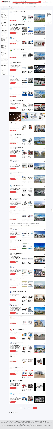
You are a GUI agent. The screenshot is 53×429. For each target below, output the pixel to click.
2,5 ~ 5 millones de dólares (3, 48)
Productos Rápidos (36, 421)
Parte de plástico (25, 223)
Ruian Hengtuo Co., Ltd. (18, 342)
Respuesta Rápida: (12, 66)
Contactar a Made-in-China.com (29, 421)
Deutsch (23, 422)
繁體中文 (12, 422)
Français (18, 422)
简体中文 (10, 422)
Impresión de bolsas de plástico (36, 225)
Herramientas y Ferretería (4, 16)
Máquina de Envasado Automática (14, 225)
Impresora (37, 223)
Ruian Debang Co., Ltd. (18, 266)
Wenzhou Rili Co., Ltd (17, 316)
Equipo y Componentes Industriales (4, 14)
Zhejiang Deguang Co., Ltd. (18, 172)
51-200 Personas (4, 59)
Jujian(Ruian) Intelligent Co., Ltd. (19, 291)
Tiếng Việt (51, 422)
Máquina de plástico (12, 223)
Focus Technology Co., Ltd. (25, 424)
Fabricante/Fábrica (3, 25)
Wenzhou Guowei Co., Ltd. (19, 210)
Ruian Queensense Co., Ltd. (18, 134)
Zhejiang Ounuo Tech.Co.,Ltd (19, 11)
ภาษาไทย (45, 422)
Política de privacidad (23, 421)
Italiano (29, 422)
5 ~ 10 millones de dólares (3, 54)
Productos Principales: (12, 14)
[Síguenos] (43, 421)
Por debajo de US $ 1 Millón (4, 47)
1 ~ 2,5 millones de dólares (3, 50)
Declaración (13, 421)
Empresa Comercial (3, 24)
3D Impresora (28, 225)
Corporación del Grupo (4, 27)
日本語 (15, 422)
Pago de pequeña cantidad (4, 35)
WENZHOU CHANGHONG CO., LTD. (21, 87)
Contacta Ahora (13, 20)
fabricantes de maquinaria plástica (31, 3)
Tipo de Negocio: (12, 27)
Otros (2, 41)
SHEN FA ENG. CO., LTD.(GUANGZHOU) (18, 329)
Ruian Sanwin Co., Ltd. (18, 367)
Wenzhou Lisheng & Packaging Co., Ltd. (21, 49)
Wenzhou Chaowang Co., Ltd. (19, 253)
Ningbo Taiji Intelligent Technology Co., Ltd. (19, 304)
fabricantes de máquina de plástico (22, 3)
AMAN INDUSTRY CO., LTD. (17, 198)
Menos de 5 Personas (4, 60)
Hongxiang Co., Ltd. (18, 278)
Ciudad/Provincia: (12, 30)
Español (20, 422)
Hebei (2, 71)
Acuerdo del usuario (17, 421)
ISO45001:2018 (4, 42)
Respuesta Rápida (4, 32)
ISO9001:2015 (4, 38)
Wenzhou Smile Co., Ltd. (18, 380)
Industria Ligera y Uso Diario (4, 19)
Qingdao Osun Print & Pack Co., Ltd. (20, 75)
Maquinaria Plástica (19, 223)
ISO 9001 (3, 40)
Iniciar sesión (50, 2)
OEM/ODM (3, 31)
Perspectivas (41, 421)
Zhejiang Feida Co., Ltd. (18, 185)
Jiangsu (3, 70)
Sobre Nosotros (9, 421)
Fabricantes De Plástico (50, 22)
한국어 (35, 422)
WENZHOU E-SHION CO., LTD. (19, 121)
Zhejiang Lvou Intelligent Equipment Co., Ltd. (19, 240)
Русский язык (32, 422)
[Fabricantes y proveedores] (5, 2)
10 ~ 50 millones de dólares (3, 52)
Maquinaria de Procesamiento (4, 12)
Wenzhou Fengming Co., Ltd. (19, 24)
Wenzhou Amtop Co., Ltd (18, 100)
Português (26, 422)
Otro (2, 28)
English (7, 422)
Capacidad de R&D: (12, 15)
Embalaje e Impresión (4, 17)
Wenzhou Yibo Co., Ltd (18, 354)
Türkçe (48, 422)
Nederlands (40, 422)
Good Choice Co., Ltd (17, 62)
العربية (37, 422)
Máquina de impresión (32, 223)
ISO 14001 (3, 39)
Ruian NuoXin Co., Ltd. (18, 147)
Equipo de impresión (23, 225)
